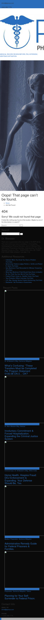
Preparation (14, 539)
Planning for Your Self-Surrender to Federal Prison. (20, 597)
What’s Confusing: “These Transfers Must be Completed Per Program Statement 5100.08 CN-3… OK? (21, 369)
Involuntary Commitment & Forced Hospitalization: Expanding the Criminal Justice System (21, 434)
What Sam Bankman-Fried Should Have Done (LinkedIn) (24, 272)
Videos (29, 591)
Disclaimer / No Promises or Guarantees (19, 282)
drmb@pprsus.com (8, 609)
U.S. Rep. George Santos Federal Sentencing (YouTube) (24, 280)
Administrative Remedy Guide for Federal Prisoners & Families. (21, 546)
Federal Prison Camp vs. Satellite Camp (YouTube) (22, 276)
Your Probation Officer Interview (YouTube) (19, 278)
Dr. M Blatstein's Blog (11, 361)
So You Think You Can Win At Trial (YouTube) (20, 274)
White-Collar (33, 471)
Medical (22, 426)
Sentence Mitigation (25, 361)
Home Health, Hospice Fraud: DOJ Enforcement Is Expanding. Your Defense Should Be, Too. (21, 479)
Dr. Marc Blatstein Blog (12, 426)
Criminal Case (9, 471)
